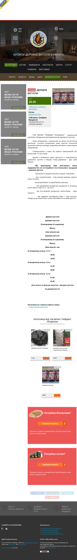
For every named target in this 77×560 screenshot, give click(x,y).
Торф (65, 77)
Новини (31, 69)
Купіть (16, 507)
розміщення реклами (30, 542)
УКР (20, 29)
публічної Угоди (50, 548)
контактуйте (22, 544)
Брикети (22, 77)
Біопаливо (11, 65)
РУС (20, 31)
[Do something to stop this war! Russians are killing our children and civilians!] (4, 4)
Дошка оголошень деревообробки (52, 534)
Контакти (48, 65)
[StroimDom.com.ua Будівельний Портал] (44, 552)
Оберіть (66, 508)
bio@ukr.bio (12, 544)
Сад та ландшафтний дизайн (50, 532)
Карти (59, 65)
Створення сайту (7, 548)
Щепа (39, 77)
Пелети (12, 77)
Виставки (44, 69)
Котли (22, 65)
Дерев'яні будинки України (50, 530)
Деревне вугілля (52, 77)
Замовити (34, 65)
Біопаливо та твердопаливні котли (52, 528)
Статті (68, 65)
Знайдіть (40, 508)
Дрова (31, 77)
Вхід (61, 29)
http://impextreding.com (39, 307)
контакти (46, 358)
